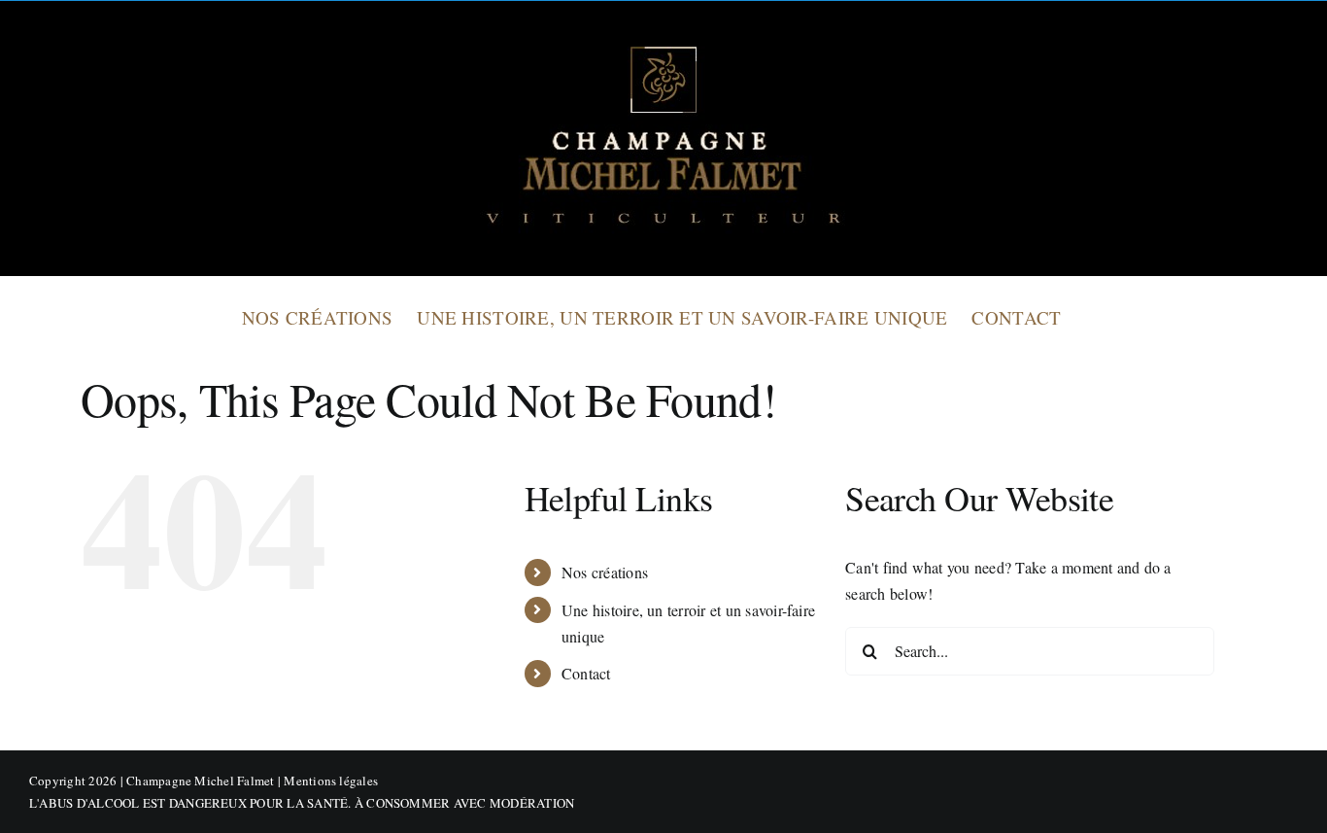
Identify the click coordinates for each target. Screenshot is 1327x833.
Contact (586, 673)
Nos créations (604, 572)
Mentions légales (331, 780)
